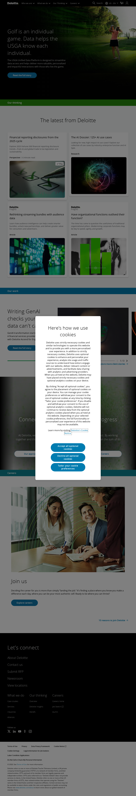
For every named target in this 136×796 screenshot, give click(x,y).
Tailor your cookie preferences (68, 467)
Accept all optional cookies (68, 447)
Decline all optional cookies (68, 457)
